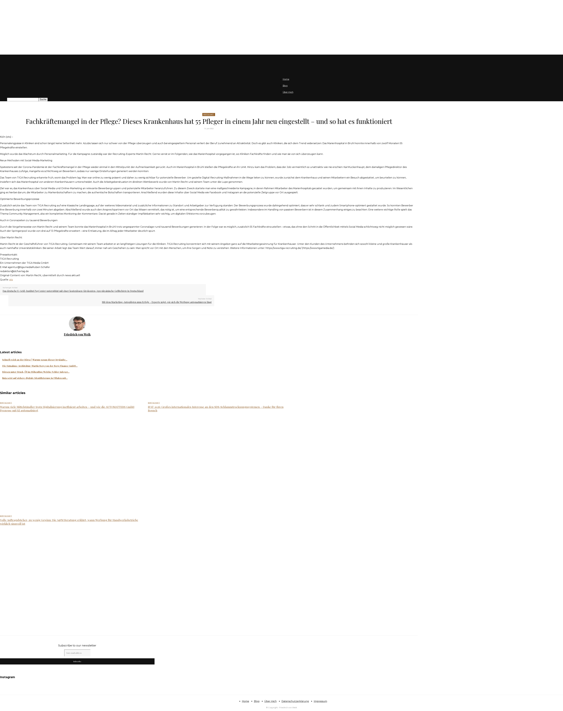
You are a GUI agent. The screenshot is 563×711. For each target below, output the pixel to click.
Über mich (288, 92)
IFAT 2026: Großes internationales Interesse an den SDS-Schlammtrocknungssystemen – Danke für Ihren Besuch (216, 408)
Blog (285, 85)
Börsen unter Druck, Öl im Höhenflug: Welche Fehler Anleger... (35, 371)
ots (11, 279)
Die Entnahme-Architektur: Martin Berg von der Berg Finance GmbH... (40, 365)
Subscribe (77, 661)
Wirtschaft (208, 114)
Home (286, 79)
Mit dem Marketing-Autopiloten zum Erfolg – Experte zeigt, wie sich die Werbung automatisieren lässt (157, 302)
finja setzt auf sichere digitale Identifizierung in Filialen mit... (35, 378)
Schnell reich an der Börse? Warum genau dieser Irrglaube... (34, 359)
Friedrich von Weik (77, 334)
